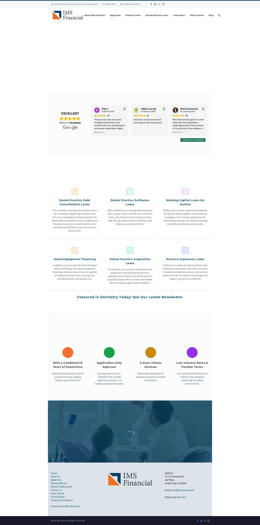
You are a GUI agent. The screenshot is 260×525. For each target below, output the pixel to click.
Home (54, 473)
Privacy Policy (58, 496)
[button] (207, 121)
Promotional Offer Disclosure (65, 506)
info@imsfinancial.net (131, 4)
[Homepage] (68, 15)
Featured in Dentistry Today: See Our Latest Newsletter (130, 297)
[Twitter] (159, 4)
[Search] (219, 15)
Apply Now (115, 15)
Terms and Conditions (62, 500)
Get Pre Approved (115, 68)
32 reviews (75, 122)
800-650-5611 (110, 4)
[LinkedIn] (155, 4)
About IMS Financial (94, 15)
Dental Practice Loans (156, 15)
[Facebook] (151, 4)
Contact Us (156, 68)
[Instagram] (163, 4)
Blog (211, 15)
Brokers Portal (133, 15)
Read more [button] (99, 132)
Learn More (179, 15)
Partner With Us (59, 483)
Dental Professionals (61, 486)
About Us (55, 476)
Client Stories (197, 15)
